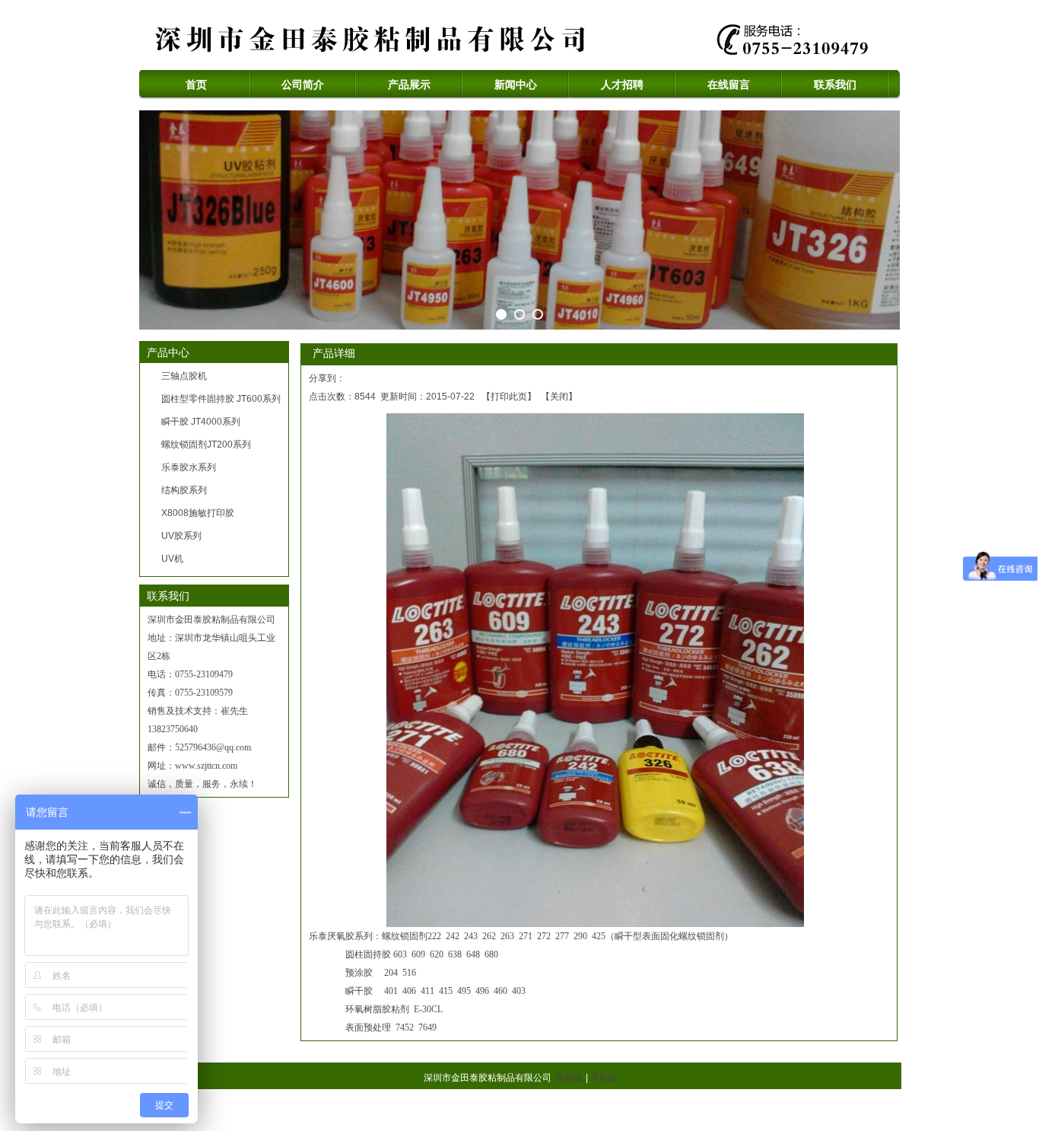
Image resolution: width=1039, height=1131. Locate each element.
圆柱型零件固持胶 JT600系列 (221, 398)
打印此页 (509, 396)
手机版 (604, 1077)
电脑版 (569, 1077)
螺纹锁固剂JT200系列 (206, 444)
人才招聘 (622, 84)
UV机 (172, 558)
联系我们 (835, 84)
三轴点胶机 (184, 376)
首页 (196, 84)
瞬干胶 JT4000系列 (200, 421)
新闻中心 (515, 84)
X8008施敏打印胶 (197, 513)
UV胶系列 (181, 535)
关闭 (559, 396)
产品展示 (409, 84)
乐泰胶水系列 (188, 467)
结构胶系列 (184, 490)
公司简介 (302, 84)
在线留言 (728, 84)
